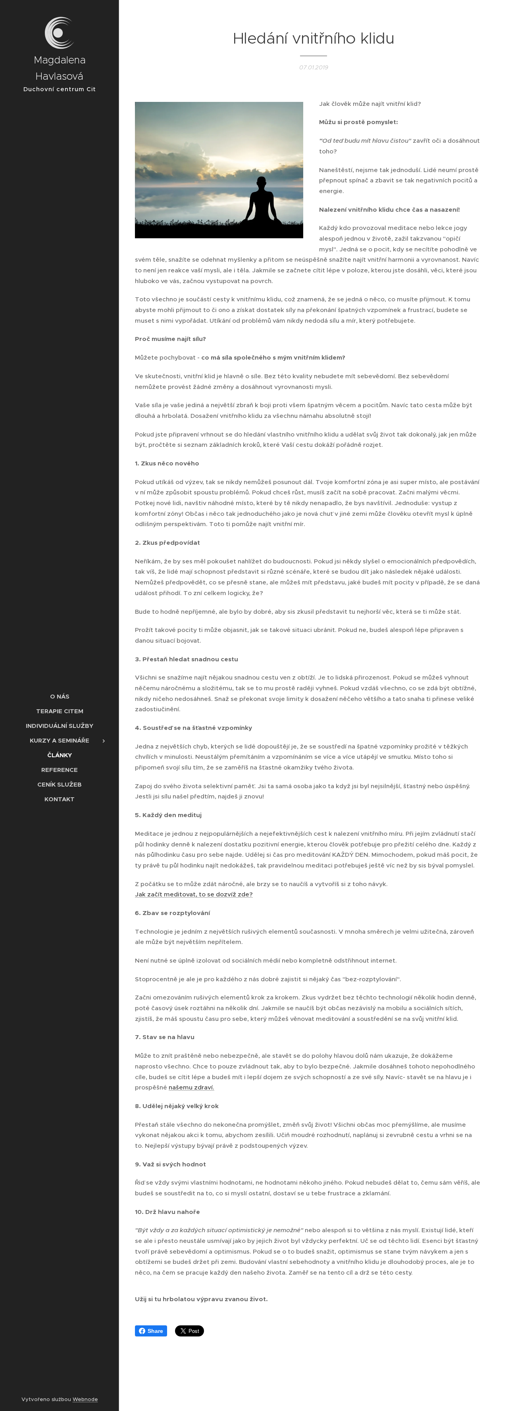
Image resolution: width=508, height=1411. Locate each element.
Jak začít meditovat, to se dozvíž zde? (194, 894)
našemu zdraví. (191, 1087)
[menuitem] (59, 696)
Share (155, 1331)
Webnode (85, 1399)
